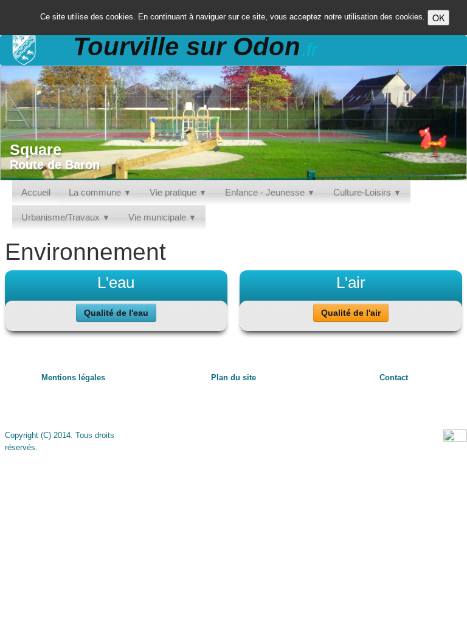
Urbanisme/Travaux (65, 217)
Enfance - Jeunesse (270, 192)
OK (438, 18)
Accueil (35, 192)
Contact (393, 377)
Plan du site (233, 377)
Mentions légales (73, 377)
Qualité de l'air (351, 313)
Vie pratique (178, 192)
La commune (100, 192)
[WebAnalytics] (455, 435)
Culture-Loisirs (367, 192)
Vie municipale (162, 217)
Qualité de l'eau (116, 313)
